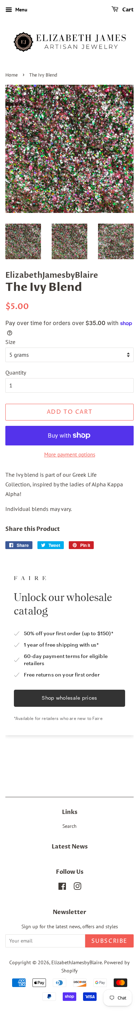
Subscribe (109, 941)
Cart (127, 9)
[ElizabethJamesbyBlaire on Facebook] (62, 887)
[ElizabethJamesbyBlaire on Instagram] (77, 887)
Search (69, 826)
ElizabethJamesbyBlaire (76, 962)
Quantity (15, 372)
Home (11, 75)
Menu (20, 9)
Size (10, 341)
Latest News (70, 847)
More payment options (69, 454)
